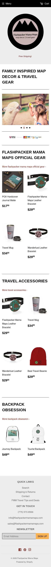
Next (47, 109)
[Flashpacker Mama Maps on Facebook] (19, 549)
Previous (4, 109)
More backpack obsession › (16, 418)
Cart (46, 3)
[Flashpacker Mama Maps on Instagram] (29, 549)
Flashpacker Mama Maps (27, 558)
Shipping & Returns (25, 491)
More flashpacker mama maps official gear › (24, 166)
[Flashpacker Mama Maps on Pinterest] (24, 549)
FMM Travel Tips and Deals (25, 500)
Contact (25, 496)
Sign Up (42, 536)
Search (25, 487)
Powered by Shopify (24, 561)
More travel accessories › (14, 290)
